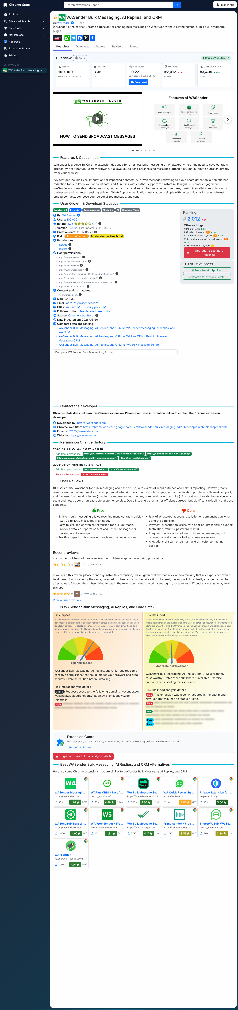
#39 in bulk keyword (196, 232)
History (13, 65)
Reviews (117, 46)
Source (100, 46)
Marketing (108, 210)
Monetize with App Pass (208, 270)
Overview (62, 46)
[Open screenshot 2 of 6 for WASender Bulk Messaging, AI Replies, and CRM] (189, 119)
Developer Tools (130, 210)
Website (71, 307)
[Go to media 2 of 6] (137, 150)
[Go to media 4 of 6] (145, 150)
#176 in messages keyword (200, 235)
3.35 (82, 223)
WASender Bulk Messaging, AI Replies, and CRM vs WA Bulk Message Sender (109, 344)
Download (82, 46)
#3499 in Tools (192, 229)
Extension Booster (20, 48)
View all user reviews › (68, 600)
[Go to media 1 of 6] (133, 150)
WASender (63, 22)
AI (118, 210)
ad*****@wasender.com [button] (82, 303)
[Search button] (177, 5)
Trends (134, 46)
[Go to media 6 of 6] (154, 150)
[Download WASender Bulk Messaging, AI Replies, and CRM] (143, 75)
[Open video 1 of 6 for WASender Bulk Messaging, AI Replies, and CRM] (97, 119)
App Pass (14, 41)
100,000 (72, 219)
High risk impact (76, 236)
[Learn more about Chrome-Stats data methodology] (96, 315)
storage (63, 244)
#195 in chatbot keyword (198, 245)
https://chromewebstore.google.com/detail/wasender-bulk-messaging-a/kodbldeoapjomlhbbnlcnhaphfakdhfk (155, 427)
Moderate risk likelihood (107, 236)
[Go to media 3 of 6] (141, 150)
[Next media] (228, 119)
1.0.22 (73, 228)
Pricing (13, 55)
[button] (225, 4)
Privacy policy (93, 307)
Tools (81, 22)
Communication (91, 210)
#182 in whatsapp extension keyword (205, 239)
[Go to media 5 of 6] (150, 150)
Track (81, 58)
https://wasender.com (91, 423)
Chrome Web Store (215, 58)
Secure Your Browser (80, 747)
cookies (63, 248)
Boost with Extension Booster (208, 276)
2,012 (197, 219)
